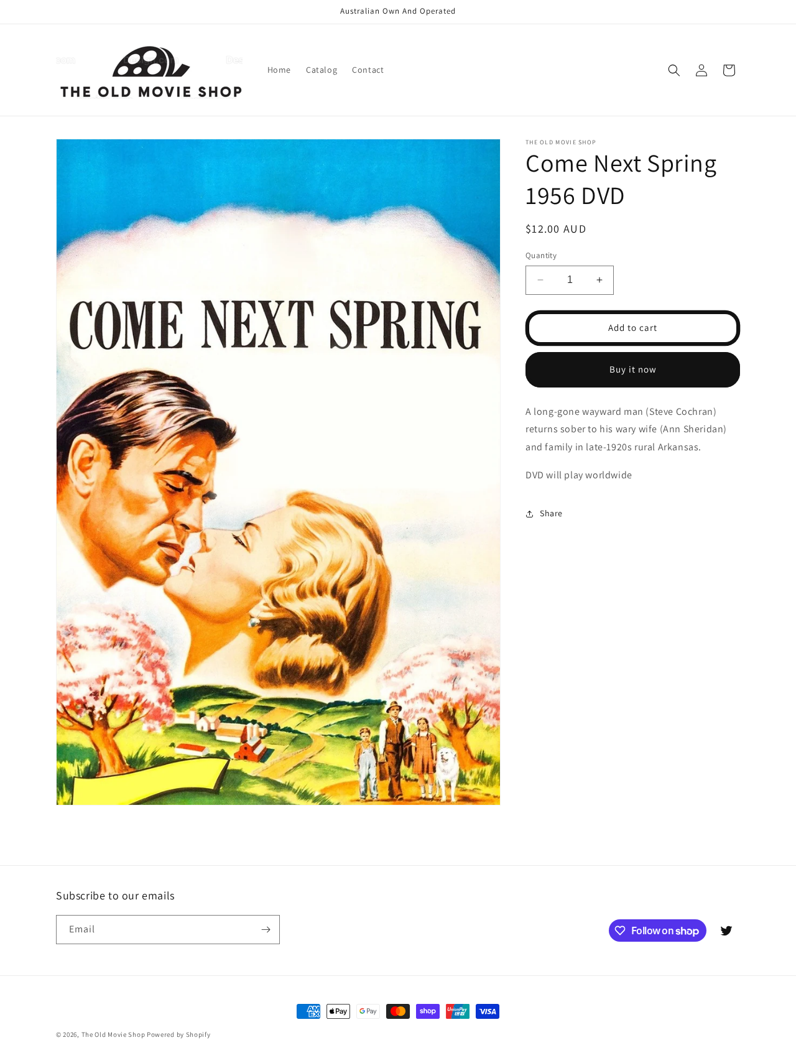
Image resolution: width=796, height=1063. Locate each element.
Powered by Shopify (179, 1034)
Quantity (541, 255)
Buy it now (633, 369)
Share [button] (551, 513)
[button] (674, 70)
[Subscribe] (265, 929)
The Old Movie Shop (113, 1034)
